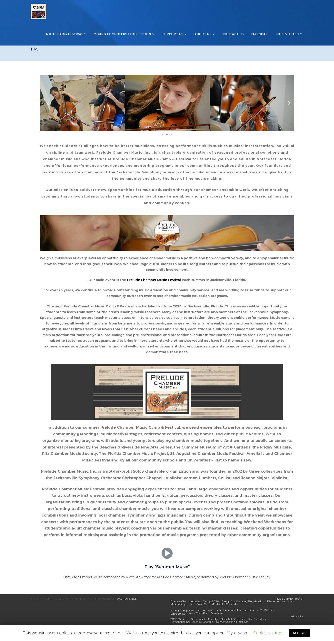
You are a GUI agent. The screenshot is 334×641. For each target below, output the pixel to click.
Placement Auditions (281, 601)
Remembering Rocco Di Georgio (191, 621)
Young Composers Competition (191, 610)
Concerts (231, 604)
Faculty (213, 619)
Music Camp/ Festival (289, 598)
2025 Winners (266, 610)
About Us (297, 616)
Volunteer (217, 613)
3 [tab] (171, 134)
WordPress (127, 598)
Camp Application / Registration (243, 601)
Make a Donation (197, 613)
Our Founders (256, 619)
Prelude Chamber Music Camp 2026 (194, 601)
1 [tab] (162, 134)
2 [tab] (167, 134)
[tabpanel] (82, 103)
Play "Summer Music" (167, 566)
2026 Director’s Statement (187, 619)
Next (287, 103)
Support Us (177, 613)
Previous (46, 103)
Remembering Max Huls (232, 621)
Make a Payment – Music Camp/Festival (196, 604)
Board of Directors (232, 619)
